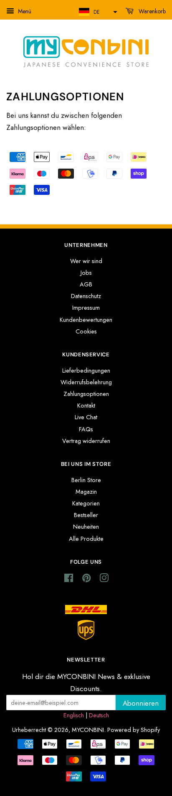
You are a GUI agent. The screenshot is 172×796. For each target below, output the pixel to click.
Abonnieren (141, 703)
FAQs (86, 429)
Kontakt (86, 405)
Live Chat (86, 417)
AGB (86, 284)
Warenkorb (151, 11)
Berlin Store (86, 480)
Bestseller (86, 515)
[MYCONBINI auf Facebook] (68, 579)
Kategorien (86, 503)
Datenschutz (86, 296)
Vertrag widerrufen (86, 441)
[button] (97, 12)
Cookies (86, 331)
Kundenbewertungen (86, 320)
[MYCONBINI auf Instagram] (104, 579)
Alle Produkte (86, 539)
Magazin (86, 492)
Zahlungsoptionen (86, 394)
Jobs (86, 273)
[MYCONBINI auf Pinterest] (86, 579)
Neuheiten (86, 526)
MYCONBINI (88, 730)
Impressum (86, 307)
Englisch (73, 715)
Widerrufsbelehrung (86, 382)
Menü (23, 11)
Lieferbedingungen (86, 370)
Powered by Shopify (133, 730)
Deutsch (99, 715)
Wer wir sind (86, 261)
